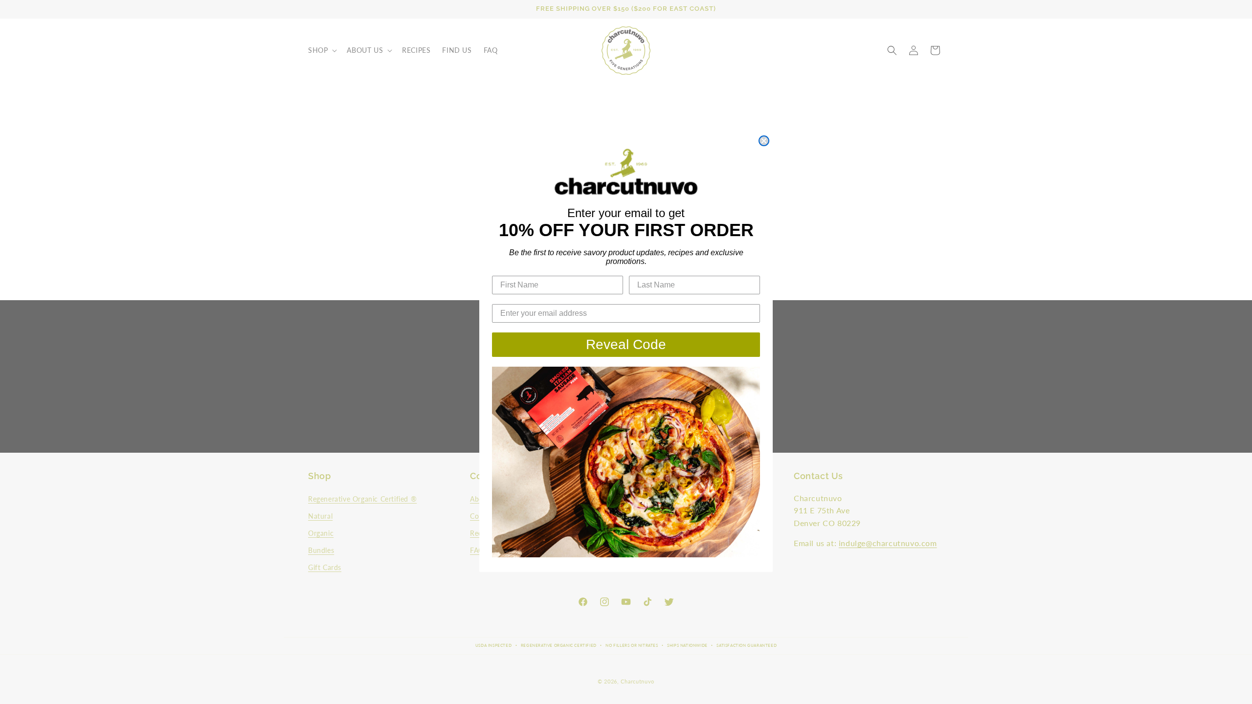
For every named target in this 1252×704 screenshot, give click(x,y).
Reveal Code (626, 344)
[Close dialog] (764, 141)
